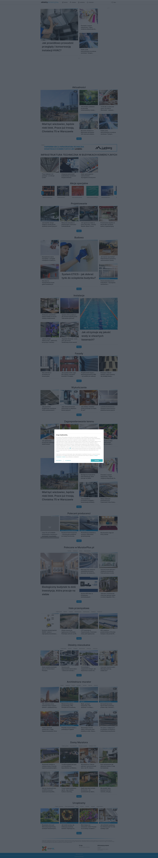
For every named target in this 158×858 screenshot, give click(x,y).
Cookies (63, 456)
